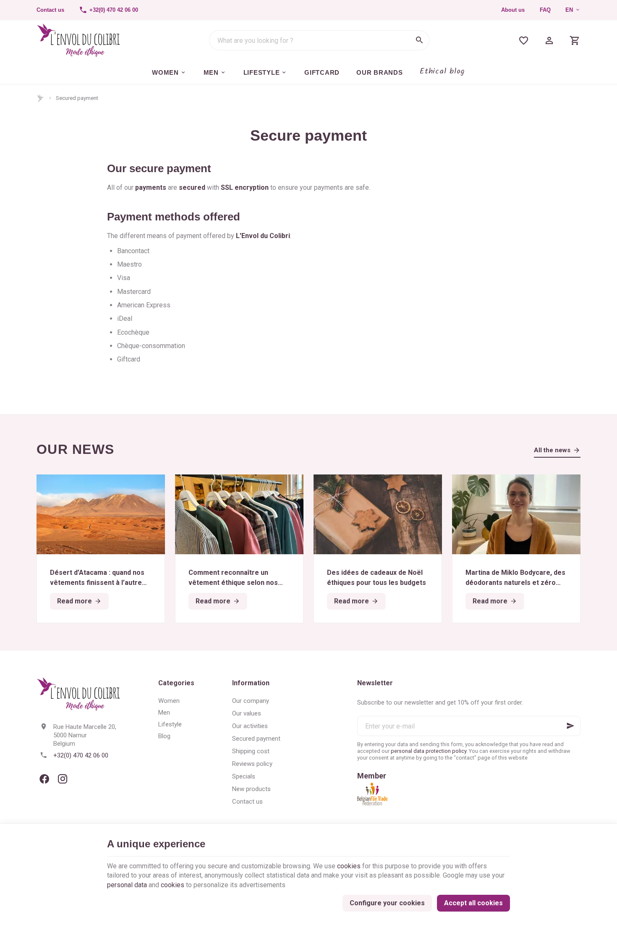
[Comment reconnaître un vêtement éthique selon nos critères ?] (239, 514)
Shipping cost (250, 751)
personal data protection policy (428, 751)
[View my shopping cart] (575, 40)
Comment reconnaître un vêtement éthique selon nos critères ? (233, 578)
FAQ (545, 10)
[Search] (419, 40)
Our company (250, 701)
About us (513, 10)
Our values (246, 713)
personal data (127, 885)
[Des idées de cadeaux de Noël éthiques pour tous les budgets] (378, 514)
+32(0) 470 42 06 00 (80, 755)
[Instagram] (62, 778)
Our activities (250, 726)
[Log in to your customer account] (549, 40)
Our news (75, 449)
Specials (243, 776)
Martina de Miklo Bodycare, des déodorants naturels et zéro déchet (515, 578)
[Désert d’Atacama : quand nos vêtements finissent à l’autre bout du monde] (101, 514)
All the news (552, 450)
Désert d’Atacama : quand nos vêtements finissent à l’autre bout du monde (97, 578)
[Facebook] (44, 778)
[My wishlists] (523, 40)
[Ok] (570, 726)
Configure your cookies (387, 903)
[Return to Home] (41, 98)
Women (169, 701)
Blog (164, 736)
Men (164, 712)
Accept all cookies (473, 903)
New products (251, 789)
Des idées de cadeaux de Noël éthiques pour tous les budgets (376, 578)
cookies (349, 866)
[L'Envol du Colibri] (78, 40)
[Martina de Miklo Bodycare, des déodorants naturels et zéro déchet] (516, 514)
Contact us (247, 801)
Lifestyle (170, 724)
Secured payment (256, 738)
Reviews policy (252, 764)
